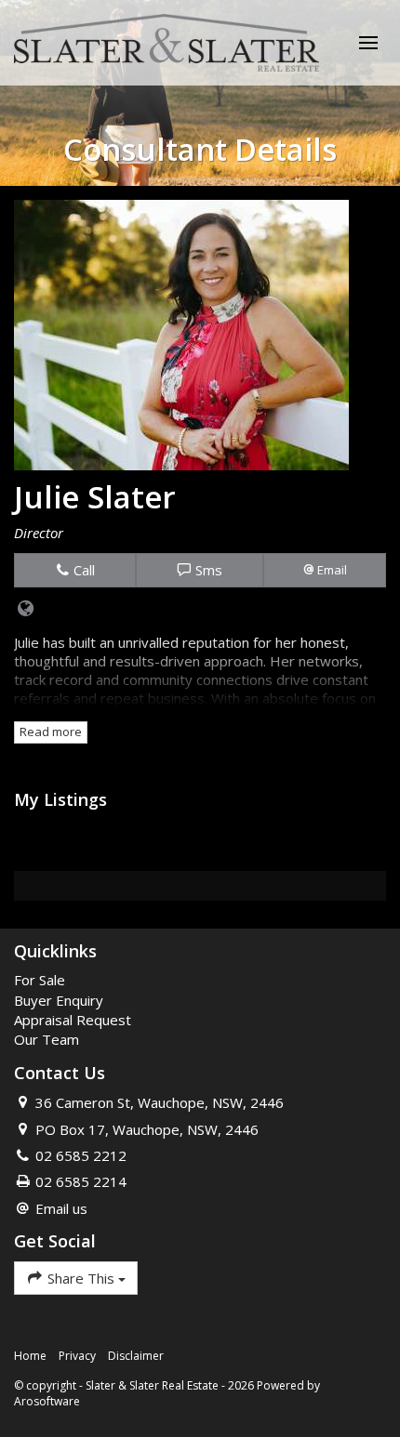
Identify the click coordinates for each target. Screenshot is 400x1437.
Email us (61, 1208)
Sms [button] (207, 569)
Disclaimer (136, 1356)
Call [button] (82, 569)
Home (30, 1356)
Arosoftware (47, 1401)
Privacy (77, 1356)
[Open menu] (368, 43)
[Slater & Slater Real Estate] (166, 41)
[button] (324, 570)
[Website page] (26, 609)
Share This (81, 1278)
